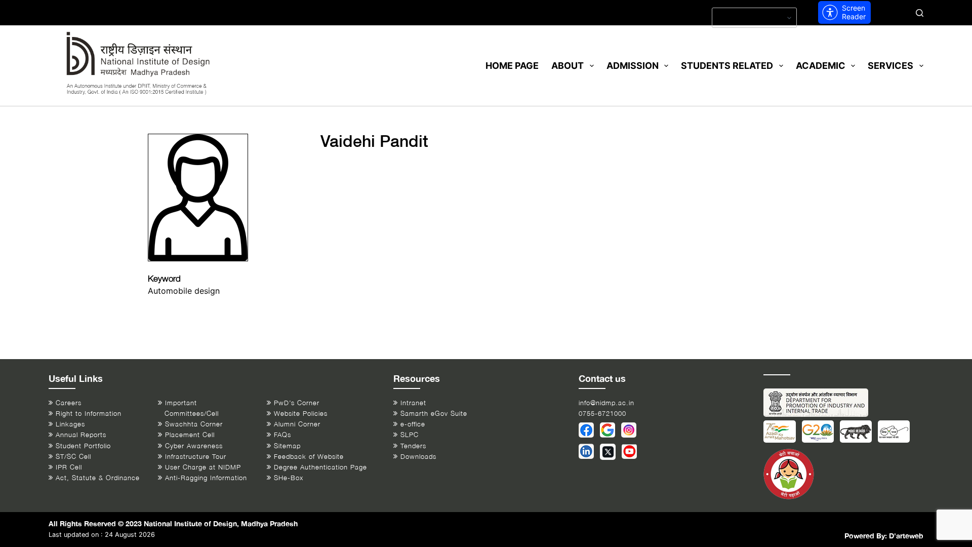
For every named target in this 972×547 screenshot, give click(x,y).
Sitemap (287, 446)
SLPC (409, 435)
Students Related (727, 65)
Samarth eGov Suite (433, 413)
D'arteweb (906, 535)
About (567, 65)
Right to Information (89, 413)
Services (890, 65)
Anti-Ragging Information (206, 478)
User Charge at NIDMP (203, 467)
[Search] (919, 13)
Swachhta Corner (194, 424)
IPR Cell (69, 467)
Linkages (70, 424)
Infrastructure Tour (195, 456)
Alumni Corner (297, 424)
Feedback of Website (309, 456)
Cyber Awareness (194, 446)
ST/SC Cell (73, 456)
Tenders (413, 446)
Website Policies (301, 413)
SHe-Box (288, 478)
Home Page (512, 65)
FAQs (282, 435)
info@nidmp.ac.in (606, 403)
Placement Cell (190, 435)
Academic (820, 65)
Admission (632, 65)
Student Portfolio (83, 446)
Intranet (413, 403)
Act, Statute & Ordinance (98, 478)
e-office (412, 424)
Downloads (418, 456)
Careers (69, 403)
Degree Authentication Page (320, 467)
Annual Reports (81, 435)
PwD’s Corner (296, 403)
